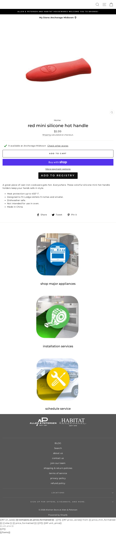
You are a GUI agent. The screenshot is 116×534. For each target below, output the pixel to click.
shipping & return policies (58, 468)
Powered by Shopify (58, 515)
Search (58, 448)
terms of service (58, 473)
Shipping (46, 135)
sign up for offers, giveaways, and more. (58, 502)
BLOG (58, 443)
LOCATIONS (58, 493)
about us (58, 453)
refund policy (58, 483)
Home (57, 120)
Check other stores (57, 146)
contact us (58, 458)
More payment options (58, 169)
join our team (57, 463)
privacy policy (58, 478)
